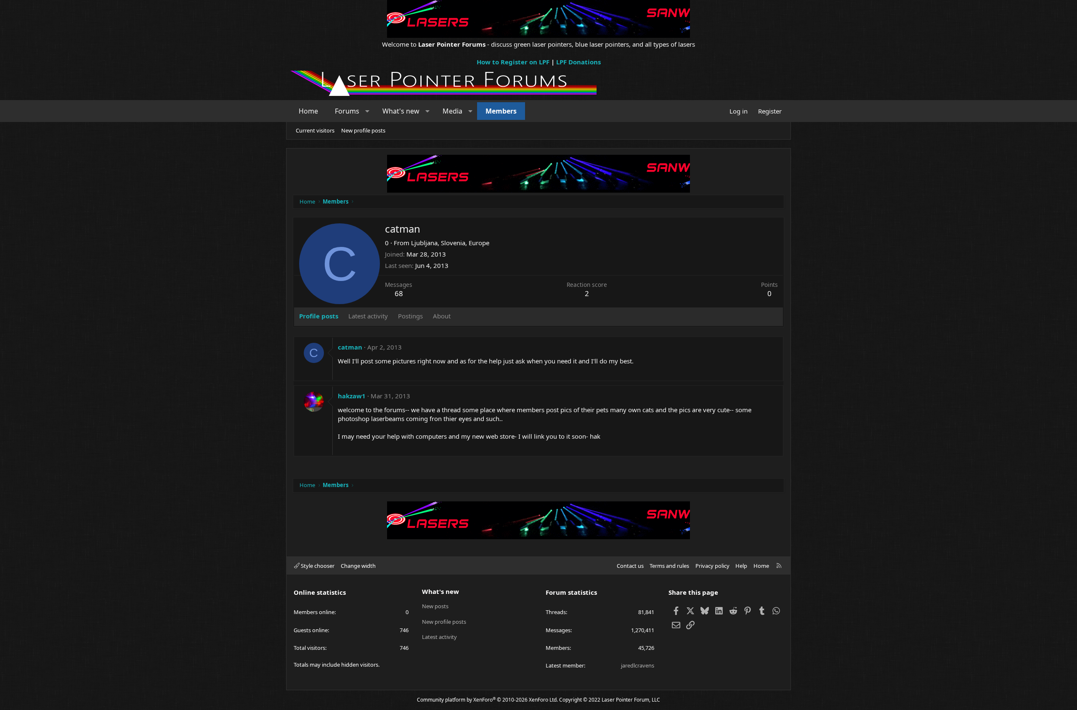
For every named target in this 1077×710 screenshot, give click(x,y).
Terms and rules (669, 566)
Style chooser (317, 566)
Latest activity (439, 637)
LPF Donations (578, 62)
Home (308, 111)
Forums (347, 111)
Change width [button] (358, 566)
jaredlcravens (637, 665)
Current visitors (315, 130)
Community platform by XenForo (487, 699)
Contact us (630, 566)
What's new (400, 111)
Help (741, 566)
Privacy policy (712, 566)
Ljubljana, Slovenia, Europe (450, 242)
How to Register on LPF (513, 62)
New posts (435, 606)
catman (350, 347)
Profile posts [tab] (318, 316)
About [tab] (442, 316)
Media (452, 111)
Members (501, 111)
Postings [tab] (410, 316)
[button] (367, 111)
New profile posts (363, 130)
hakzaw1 (352, 396)
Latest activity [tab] (368, 316)
